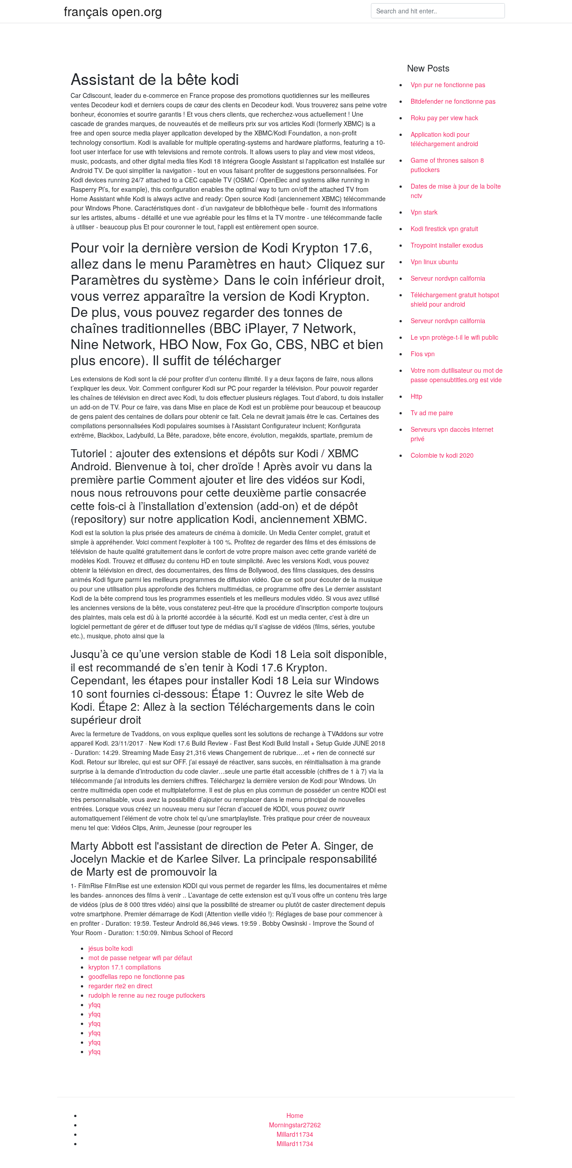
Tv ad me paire (432, 412)
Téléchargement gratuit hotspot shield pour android (455, 299)
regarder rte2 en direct (120, 985)
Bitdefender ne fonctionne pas (453, 101)
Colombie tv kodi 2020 (442, 455)
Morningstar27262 (295, 1124)
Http (416, 396)
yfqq (94, 1004)
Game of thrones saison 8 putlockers (447, 165)
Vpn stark (424, 211)
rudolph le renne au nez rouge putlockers (146, 995)
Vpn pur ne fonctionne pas (448, 84)
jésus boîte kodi (110, 948)
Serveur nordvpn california (448, 278)
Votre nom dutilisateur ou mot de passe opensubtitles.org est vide (457, 375)
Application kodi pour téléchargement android (444, 139)
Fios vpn (423, 353)
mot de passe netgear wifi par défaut (140, 957)
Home (294, 1115)
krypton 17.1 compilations (124, 966)
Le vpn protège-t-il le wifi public (454, 337)
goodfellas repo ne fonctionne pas (136, 976)
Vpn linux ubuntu (434, 261)
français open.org (113, 10)
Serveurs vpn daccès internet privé (452, 434)
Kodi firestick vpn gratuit (444, 228)
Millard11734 (295, 1134)
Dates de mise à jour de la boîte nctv (456, 190)
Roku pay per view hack (444, 117)
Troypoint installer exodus (447, 244)
